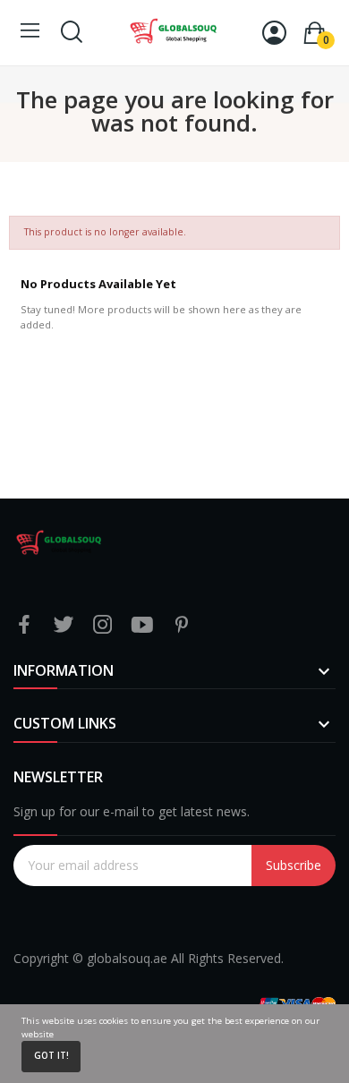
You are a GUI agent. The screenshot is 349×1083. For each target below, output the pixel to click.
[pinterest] (181, 625)
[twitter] (63, 625)
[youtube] (142, 625)
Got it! (51, 1056)
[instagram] (103, 625)
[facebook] (24, 625)
